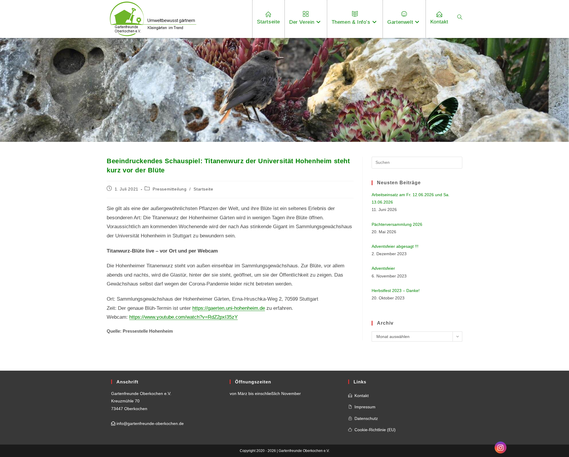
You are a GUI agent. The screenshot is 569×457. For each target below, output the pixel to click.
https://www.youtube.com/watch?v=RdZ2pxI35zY (183, 317)
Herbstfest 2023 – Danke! (396, 290)
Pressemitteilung (170, 189)
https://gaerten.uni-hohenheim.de (228, 308)
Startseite (203, 189)
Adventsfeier (383, 268)
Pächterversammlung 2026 (397, 224)
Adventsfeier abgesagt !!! (395, 246)
